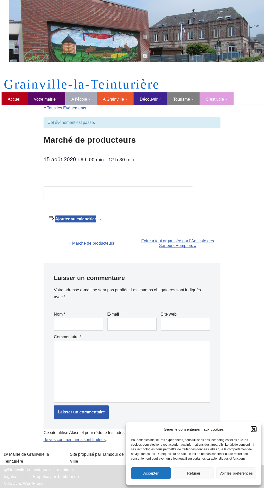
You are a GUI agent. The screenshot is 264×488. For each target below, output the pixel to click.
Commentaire (67, 337)
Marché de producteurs (91, 243)
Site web (169, 314)
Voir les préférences (236, 473)
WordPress (33, 483)
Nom (59, 314)
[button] (253, 429)
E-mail (114, 314)
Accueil (14, 99)
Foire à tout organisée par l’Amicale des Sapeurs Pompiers (177, 243)
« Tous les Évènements (65, 108)
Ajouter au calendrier (75, 219)
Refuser (193, 473)
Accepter (151, 473)
